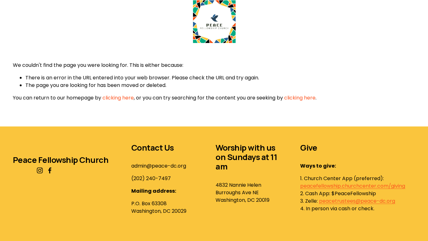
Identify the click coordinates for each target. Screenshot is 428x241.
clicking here (118, 97)
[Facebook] (50, 170)
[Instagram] (40, 170)
